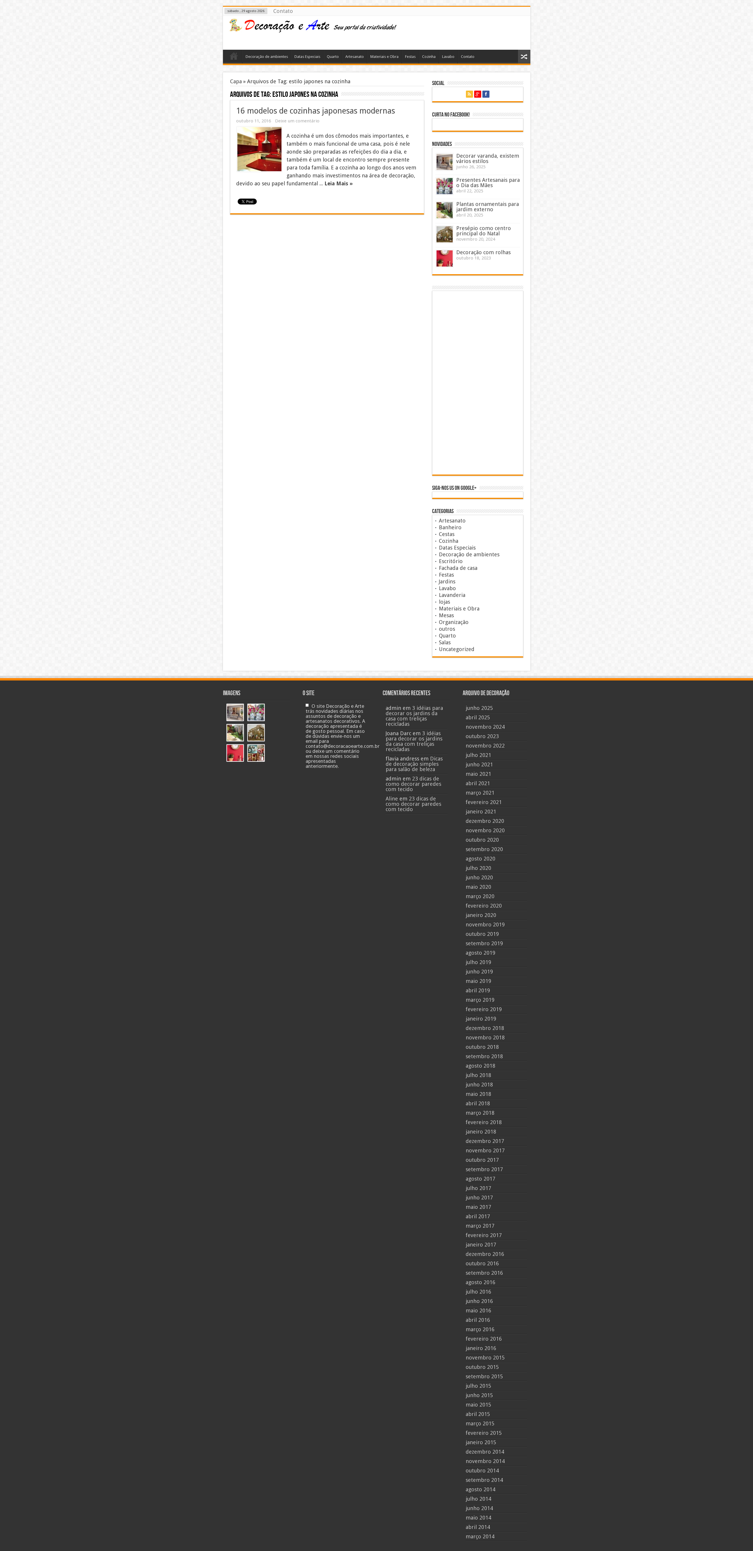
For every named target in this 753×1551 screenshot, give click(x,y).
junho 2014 (479, 1508)
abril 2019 (478, 990)
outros (447, 629)
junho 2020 (479, 877)
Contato (283, 11)
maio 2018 (478, 1094)
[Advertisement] (479, 32)
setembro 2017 (484, 1169)
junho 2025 (479, 708)
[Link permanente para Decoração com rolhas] (445, 258)
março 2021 (480, 793)
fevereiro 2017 (484, 1235)
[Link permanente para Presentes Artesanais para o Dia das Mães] (445, 186)
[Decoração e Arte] (312, 29)
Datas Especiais (307, 56)
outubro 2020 (482, 840)
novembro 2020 (485, 830)
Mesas (446, 615)
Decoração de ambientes (267, 56)
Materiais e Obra (384, 56)
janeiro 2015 (481, 1442)
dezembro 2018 (485, 1028)
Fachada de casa (458, 568)
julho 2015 (478, 1386)
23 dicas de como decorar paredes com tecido (413, 784)
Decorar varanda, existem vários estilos (487, 158)
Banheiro (450, 527)
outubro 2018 (482, 1047)
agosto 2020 (480, 859)
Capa (236, 81)
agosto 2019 (480, 953)
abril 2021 (478, 783)
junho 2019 (479, 971)
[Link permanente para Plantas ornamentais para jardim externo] (445, 210)
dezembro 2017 (485, 1141)
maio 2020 (478, 887)
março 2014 (480, 1536)
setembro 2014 (484, 1480)
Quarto (333, 56)
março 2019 (480, 1000)
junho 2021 (479, 764)
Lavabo (448, 56)
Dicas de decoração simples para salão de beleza (414, 763)
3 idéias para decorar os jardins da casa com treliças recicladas (414, 716)
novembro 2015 (485, 1357)
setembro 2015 (484, 1376)
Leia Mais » (338, 183)
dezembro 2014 (485, 1452)
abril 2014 (478, 1527)
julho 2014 (478, 1499)
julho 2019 (478, 962)
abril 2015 (478, 1414)
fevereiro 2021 (484, 802)
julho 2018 (478, 1075)
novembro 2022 (485, 746)
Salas (445, 642)
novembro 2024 (485, 727)
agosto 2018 (480, 1066)
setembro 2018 (484, 1056)
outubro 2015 (482, 1367)
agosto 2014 (480, 1489)
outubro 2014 (482, 1470)
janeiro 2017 (481, 1245)
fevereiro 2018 (484, 1122)
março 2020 (480, 896)
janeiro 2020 (481, 915)
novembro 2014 (485, 1461)
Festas (410, 56)
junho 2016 (479, 1301)
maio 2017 (478, 1207)
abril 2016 (478, 1320)
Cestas (446, 534)
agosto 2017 (480, 1179)
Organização (454, 622)
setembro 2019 (484, 943)
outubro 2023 (482, 736)
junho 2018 (479, 1084)
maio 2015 (478, 1405)
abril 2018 (478, 1103)
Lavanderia (452, 595)
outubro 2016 (482, 1263)
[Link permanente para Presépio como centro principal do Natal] (445, 234)
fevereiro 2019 (484, 1009)
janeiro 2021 (481, 811)
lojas (444, 602)
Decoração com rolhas (483, 252)
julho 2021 (478, 755)
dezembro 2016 (485, 1254)
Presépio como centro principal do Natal (483, 231)
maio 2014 (478, 1518)
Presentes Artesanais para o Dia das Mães (488, 182)
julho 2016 (478, 1292)
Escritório (451, 561)
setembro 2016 (484, 1273)
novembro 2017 (485, 1150)
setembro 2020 (484, 849)
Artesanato (354, 56)
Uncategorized (456, 649)
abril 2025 (478, 717)
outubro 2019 (482, 934)
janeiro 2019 (481, 1019)
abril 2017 (478, 1216)
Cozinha (429, 56)
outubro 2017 (482, 1160)
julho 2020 (478, 868)
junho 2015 (479, 1395)
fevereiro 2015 (484, 1433)
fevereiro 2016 (484, 1339)
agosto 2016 (480, 1282)
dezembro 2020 (485, 821)
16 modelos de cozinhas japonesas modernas (315, 110)
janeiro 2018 (481, 1132)
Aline (392, 799)
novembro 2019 (485, 924)
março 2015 (480, 1423)
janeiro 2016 (481, 1348)
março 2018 (480, 1113)
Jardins (447, 581)
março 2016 (480, 1329)
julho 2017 (478, 1188)
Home (234, 57)
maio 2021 (478, 774)
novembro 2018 (485, 1037)
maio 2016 (478, 1310)
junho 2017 (479, 1197)
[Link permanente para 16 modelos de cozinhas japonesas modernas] (259, 149)
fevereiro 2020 (484, 906)
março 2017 (480, 1226)
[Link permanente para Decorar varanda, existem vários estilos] (445, 162)
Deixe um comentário (297, 121)
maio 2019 (478, 981)
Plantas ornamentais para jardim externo (487, 206)
